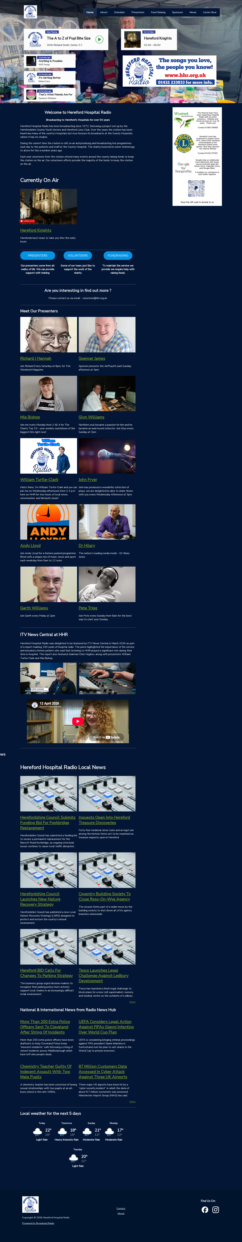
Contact (121, 1208)
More (132, 1002)
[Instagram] (216, 1210)
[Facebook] (205, 1210)
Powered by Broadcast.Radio (38, 1223)
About (120, 1213)
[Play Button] (99, 39)
